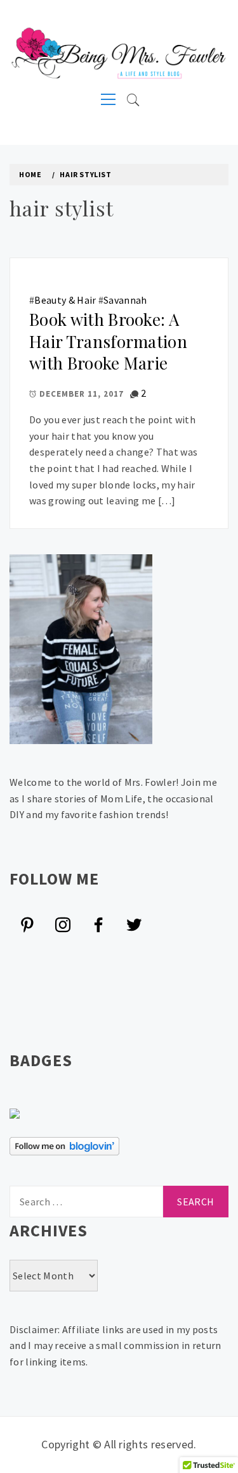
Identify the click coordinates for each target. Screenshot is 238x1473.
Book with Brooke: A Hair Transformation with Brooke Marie (108, 341)
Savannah (125, 300)
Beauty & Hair (65, 300)
